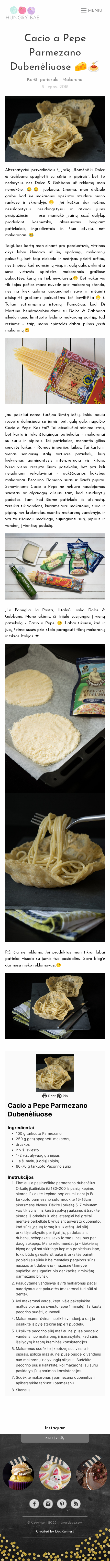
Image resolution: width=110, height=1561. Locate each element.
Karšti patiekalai (43, 80)
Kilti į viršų (55, 1438)
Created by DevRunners (55, 1532)
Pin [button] (65, 1096)
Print (51, 1096)
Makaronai (72, 80)
